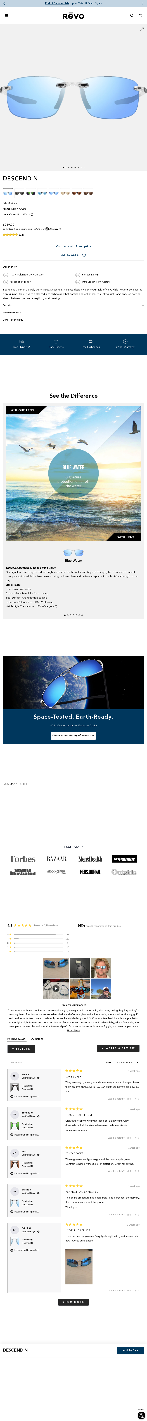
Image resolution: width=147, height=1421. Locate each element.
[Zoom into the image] (73, 97)
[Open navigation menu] (6, 15)
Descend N (27, 1089)
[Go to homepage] (73, 15)
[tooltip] (85, 1005)
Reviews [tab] (17, 1039)
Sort (109, 1062)
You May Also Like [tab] (16, 784)
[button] (4, 3)
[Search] (132, 15)
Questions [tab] (37, 1039)
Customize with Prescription (73, 246)
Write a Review (122, 1049)
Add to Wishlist (70, 255)
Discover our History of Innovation (73, 735)
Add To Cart (130, 1350)
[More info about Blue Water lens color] (32, 214)
